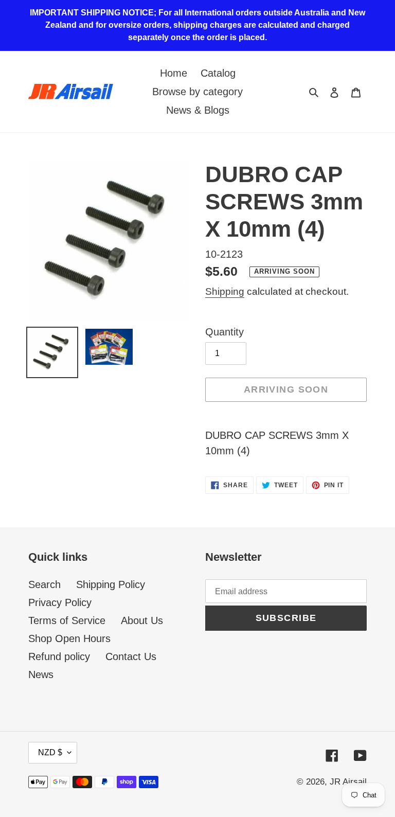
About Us (142, 620)
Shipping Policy (110, 584)
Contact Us (130, 656)
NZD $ (50, 752)
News (40, 674)
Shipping (224, 291)
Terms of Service (66, 620)
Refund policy (59, 656)
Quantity (224, 332)
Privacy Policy (60, 602)
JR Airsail (348, 782)
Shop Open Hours (69, 638)
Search (44, 584)
